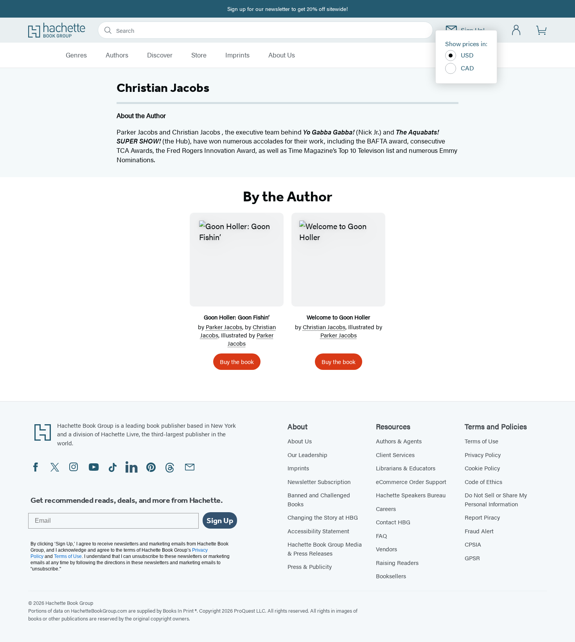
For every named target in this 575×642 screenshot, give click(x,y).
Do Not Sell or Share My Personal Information (496, 499)
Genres (76, 55)
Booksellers (391, 576)
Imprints (237, 55)
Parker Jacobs (224, 327)
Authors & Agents (399, 441)
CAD (467, 67)
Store (199, 55)
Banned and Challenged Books (319, 499)
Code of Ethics (483, 481)
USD (467, 54)
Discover (159, 55)
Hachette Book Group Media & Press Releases (325, 548)
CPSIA (473, 544)
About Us (281, 55)
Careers (386, 508)
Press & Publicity (310, 566)
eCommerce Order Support (411, 481)
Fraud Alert (479, 531)
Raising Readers (397, 562)
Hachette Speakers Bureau (411, 495)
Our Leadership (307, 454)
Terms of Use (481, 441)
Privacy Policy (483, 454)
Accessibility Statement (318, 531)
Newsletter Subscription (319, 481)
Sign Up (220, 520)
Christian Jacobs (324, 327)
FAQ (381, 535)
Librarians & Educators (405, 468)
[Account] (516, 30)
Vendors (386, 549)
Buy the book (237, 361)
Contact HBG (393, 522)
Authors (117, 55)
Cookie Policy (482, 468)
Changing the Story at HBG (323, 517)
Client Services (395, 454)
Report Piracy (482, 517)
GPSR (472, 558)
